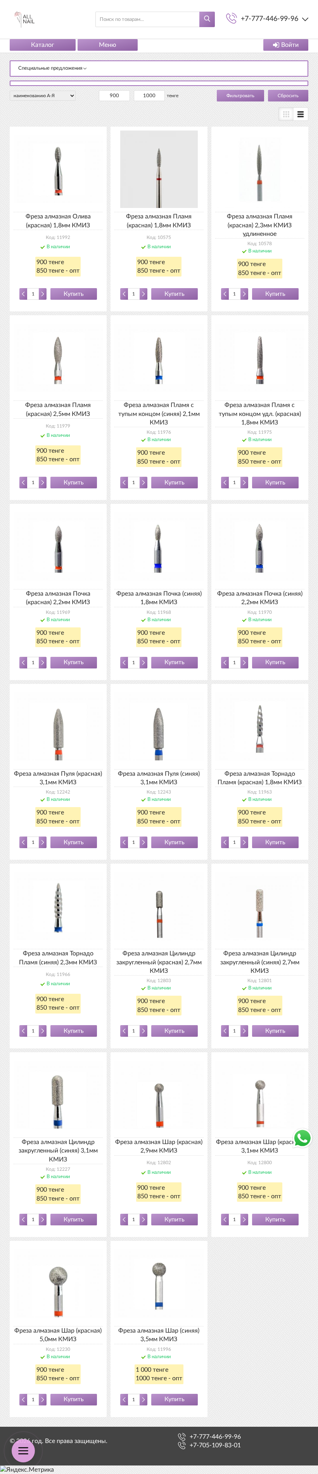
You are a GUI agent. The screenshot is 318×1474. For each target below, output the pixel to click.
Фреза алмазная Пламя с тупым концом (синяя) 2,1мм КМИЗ (159, 414)
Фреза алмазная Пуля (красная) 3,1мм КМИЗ (58, 778)
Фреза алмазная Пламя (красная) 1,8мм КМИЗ (159, 220)
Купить (74, 294)
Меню (107, 45)
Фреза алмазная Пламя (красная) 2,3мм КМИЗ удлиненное (259, 225)
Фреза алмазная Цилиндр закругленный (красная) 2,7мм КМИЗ (159, 962)
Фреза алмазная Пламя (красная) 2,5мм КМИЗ (58, 409)
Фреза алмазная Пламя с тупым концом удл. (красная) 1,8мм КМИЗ (260, 414)
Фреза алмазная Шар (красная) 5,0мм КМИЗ (58, 1335)
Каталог (42, 45)
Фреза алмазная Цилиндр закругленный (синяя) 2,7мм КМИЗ (259, 962)
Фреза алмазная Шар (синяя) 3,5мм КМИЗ (158, 1335)
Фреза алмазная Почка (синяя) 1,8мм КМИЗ (159, 598)
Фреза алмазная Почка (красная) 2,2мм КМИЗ (58, 598)
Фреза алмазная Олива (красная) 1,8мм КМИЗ (58, 220)
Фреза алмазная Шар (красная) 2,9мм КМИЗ (158, 1146)
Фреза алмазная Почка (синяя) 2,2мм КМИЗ (259, 598)
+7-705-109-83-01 (215, 1445)
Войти (290, 45)
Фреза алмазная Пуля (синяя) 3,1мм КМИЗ (159, 778)
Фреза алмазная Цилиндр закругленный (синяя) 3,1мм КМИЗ (58, 1151)
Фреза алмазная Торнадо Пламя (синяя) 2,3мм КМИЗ (58, 957)
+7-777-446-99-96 (215, 1437)
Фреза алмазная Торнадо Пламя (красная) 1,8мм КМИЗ (260, 778)
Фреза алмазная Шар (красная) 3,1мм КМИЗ (259, 1146)
